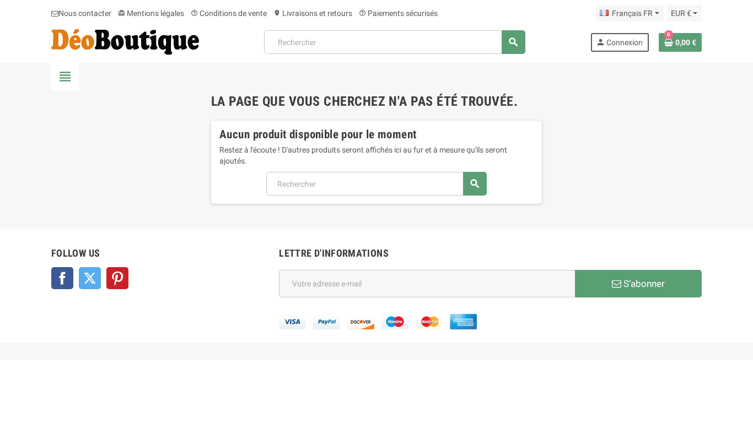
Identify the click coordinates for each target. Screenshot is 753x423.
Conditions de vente (229, 13)
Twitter (90, 278)
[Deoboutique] (125, 41)
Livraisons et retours (312, 13)
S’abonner (643, 283)
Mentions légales (151, 13)
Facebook (62, 278)
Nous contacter (84, 13)
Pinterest (117, 278)
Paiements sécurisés (398, 13)
